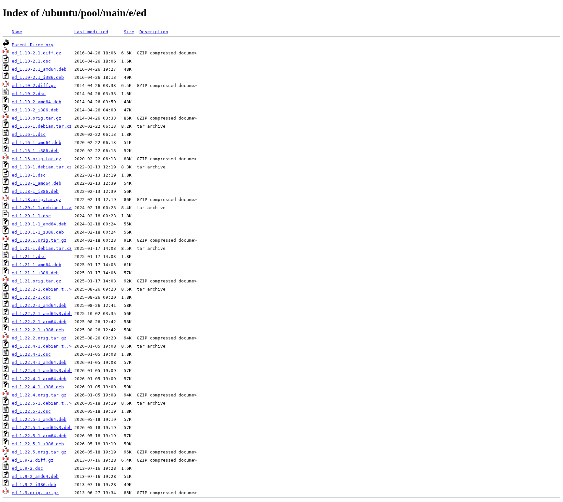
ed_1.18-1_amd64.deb (36, 183)
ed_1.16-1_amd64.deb (36, 142)
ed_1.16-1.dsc (29, 134)
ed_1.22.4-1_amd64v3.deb (42, 370)
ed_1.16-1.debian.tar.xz (42, 126)
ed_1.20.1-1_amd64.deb (39, 224)
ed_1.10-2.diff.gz (34, 85)
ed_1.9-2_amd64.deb (35, 476)
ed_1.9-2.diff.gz (32, 460)
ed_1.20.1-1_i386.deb (38, 232)
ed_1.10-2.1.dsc (31, 61)
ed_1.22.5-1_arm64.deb (39, 435)
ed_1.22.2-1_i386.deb (38, 329)
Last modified (91, 31)
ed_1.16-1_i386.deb (35, 150)
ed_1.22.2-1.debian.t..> (42, 289)
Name (17, 31)
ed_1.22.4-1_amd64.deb (39, 362)
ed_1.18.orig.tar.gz (36, 199)
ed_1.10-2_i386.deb (35, 110)
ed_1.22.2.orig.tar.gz (39, 338)
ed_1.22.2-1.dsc (31, 297)
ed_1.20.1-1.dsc (31, 215)
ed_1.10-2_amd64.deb (36, 101)
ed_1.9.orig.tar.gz (35, 492)
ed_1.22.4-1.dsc (31, 354)
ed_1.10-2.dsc (29, 93)
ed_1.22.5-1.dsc (31, 411)
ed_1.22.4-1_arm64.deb (39, 378)
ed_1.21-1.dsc (29, 256)
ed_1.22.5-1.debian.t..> (42, 403)
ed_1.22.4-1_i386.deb (38, 386)
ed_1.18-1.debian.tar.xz (42, 167)
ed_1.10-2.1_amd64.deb (39, 69)
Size (129, 31)
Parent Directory (32, 44)
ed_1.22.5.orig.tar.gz (39, 452)
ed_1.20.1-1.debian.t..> (42, 207)
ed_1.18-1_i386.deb (35, 191)
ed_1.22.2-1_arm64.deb (39, 321)
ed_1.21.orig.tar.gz (36, 281)
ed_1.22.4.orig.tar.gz (39, 395)
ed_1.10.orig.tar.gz (36, 118)
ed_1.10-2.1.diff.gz (36, 52)
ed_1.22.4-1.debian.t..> (42, 346)
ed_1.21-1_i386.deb (35, 272)
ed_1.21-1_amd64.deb (36, 264)
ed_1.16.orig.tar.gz (36, 158)
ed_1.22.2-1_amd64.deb (39, 305)
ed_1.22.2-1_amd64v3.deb (42, 313)
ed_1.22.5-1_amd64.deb (39, 419)
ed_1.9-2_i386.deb (34, 484)
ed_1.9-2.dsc (27, 468)
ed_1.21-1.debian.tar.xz (42, 248)
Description (153, 31)
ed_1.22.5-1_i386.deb (38, 443)
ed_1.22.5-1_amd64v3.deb (42, 427)
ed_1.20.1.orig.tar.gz (39, 240)
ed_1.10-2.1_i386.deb (38, 77)
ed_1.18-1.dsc (29, 175)
